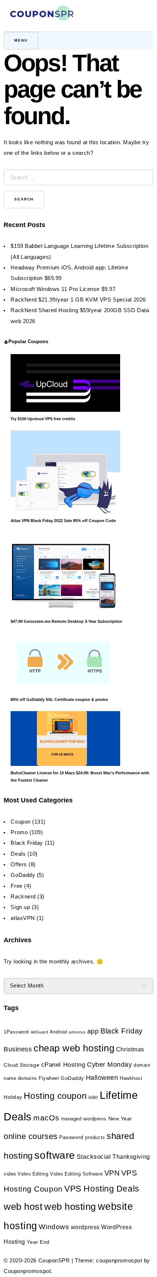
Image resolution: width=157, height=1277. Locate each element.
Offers (19, 864)
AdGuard (39, 1032)
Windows (54, 1227)
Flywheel (49, 1078)
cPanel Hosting (63, 1064)
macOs (46, 1117)
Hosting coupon (55, 1096)
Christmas (130, 1049)
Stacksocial (94, 1156)
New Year (120, 1118)
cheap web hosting (74, 1048)
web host (23, 1206)
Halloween (102, 1077)
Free (16, 886)
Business (18, 1049)
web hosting (70, 1206)
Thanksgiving (131, 1157)
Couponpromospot (27, 1271)
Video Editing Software (76, 1174)
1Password (16, 1032)
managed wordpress (84, 1118)
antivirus (77, 1032)
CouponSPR (54, 1260)
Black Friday (27, 843)
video (10, 1174)
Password (71, 1137)
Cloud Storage (21, 1065)
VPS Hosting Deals (101, 1188)
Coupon (20, 822)
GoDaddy (23, 875)
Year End (38, 1242)
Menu (20, 40)
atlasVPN (23, 918)
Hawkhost (131, 1078)
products (95, 1137)
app (93, 1031)
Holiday (13, 1097)
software (54, 1155)
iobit (93, 1097)
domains (27, 1078)
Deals (18, 854)
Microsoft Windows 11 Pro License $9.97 (63, 289)
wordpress (85, 1227)
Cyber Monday (109, 1064)
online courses (31, 1136)
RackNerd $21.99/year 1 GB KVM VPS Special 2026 (78, 300)
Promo (19, 832)
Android (58, 1032)
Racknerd (23, 897)
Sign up (20, 907)
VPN (112, 1173)
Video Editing (33, 1174)
